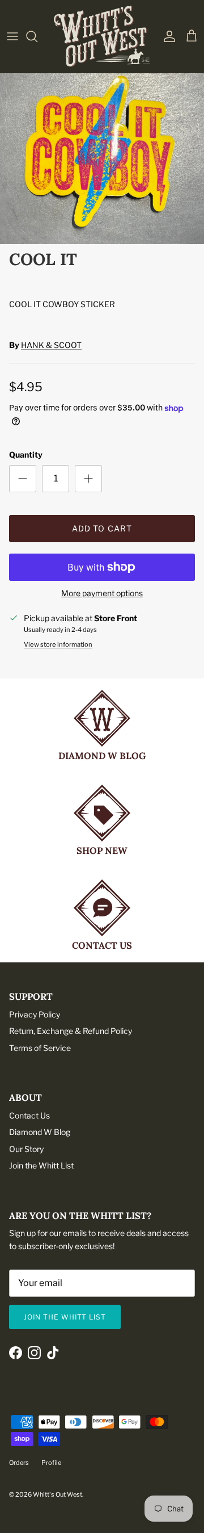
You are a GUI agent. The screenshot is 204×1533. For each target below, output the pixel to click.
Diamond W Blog (39, 1132)
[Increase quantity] (88, 478)
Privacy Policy (34, 1014)
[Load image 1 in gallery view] (102, 156)
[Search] (37, 36)
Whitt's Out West (57, 1494)
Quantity (25, 454)
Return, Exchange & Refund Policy (70, 1031)
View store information (58, 644)
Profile (51, 1463)
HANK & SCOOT (51, 345)
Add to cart (102, 528)
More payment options (102, 593)
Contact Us (29, 1115)
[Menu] (12, 36)
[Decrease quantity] (22, 478)
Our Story (26, 1149)
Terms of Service (40, 1048)
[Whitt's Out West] (102, 36)
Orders (19, 1463)
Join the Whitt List (41, 1165)
